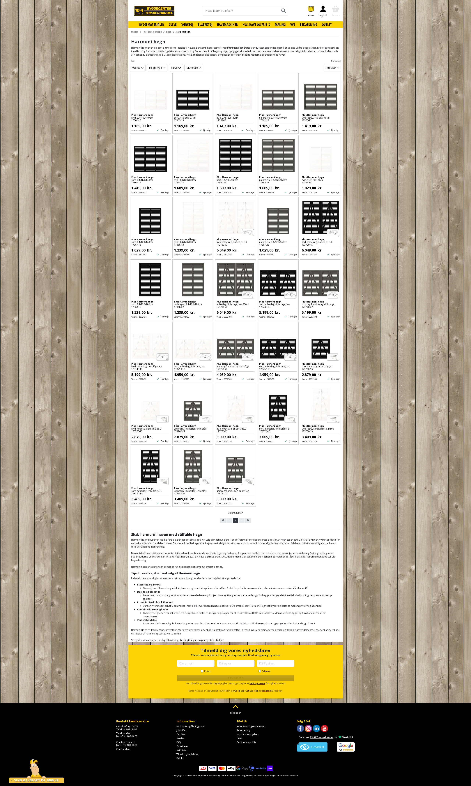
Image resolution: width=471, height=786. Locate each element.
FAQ (178, 742)
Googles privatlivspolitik (246, 690)
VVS (292, 24)
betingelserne (257, 683)
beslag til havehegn (168, 640)
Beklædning (308, 24)
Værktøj (187, 24)
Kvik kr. (180, 758)
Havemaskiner (227, 24)
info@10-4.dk (131, 726)
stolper (201, 640)
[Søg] (283, 10)
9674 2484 (131, 729)
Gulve (173, 24)
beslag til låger (188, 640)
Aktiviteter (181, 750)
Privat (207, 671)
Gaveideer (182, 746)
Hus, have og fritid (256, 24)
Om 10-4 (180, 734)
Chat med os (123, 749)
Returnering (243, 730)
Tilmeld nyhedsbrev (187, 754)
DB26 (239, 738)
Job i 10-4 (181, 730)
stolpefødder (216, 640)
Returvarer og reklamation (251, 726)
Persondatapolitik (246, 742)
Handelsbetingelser (247, 734)
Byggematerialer (151, 24)
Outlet (327, 24)
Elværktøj (205, 24)
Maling (280, 24)
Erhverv (266, 671)
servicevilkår (268, 690)
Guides (180, 738)
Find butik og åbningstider (190, 726)
